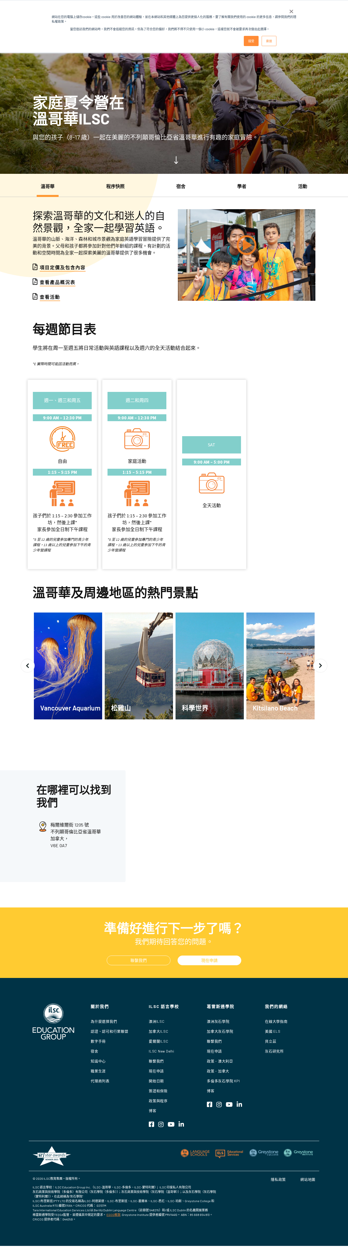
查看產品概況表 (57, 282)
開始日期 (156, 1081)
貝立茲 (270, 1041)
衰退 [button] (269, 41)
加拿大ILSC (158, 1031)
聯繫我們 (138, 960)
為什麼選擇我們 (104, 1021)
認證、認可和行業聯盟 (109, 1031)
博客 (152, 1110)
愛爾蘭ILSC (158, 1041)
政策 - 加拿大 (218, 1071)
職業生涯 (98, 1071)
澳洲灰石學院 (218, 1021)
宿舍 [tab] (180, 186)
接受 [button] (251, 41)
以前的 (27, 665)
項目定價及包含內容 (63, 267)
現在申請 (209, 960)
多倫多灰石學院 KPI (223, 1081)
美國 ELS (272, 1031)
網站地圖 (307, 1179)
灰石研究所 (274, 1051)
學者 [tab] (241, 186)
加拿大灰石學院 (220, 1031)
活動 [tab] (302, 186)
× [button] (291, 9)
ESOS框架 (113, 1214)
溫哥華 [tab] (48, 186)
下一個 (320, 665)
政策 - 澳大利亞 (220, 1061)
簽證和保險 (158, 1091)
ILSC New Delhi (161, 1051)
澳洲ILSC (157, 1021)
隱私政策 (278, 1179)
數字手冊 (98, 1041)
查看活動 (50, 297)
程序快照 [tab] (115, 186)
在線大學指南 (276, 1021)
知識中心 (98, 1061)
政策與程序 (158, 1101)
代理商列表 (100, 1081)
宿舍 (94, 1051)
